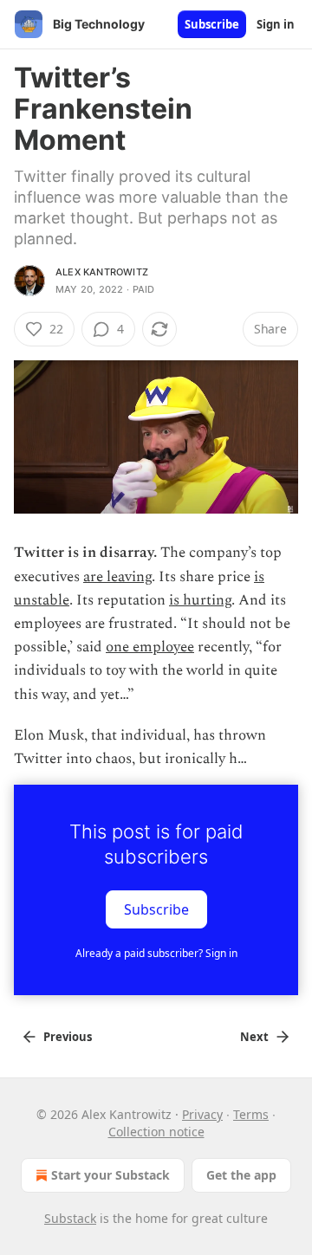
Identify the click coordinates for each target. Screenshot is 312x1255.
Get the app (241, 1175)
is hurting (200, 600)
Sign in (276, 24)
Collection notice (156, 1131)
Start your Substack (110, 1175)
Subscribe (212, 24)
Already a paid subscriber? (156, 953)
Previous (67, 1037)
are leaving (117, 577)
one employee (150, 647)
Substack (70, 1218)
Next (254, 1037)
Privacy (202, 1114)
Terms (251, 1114)
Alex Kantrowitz (101, 272)
